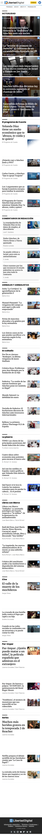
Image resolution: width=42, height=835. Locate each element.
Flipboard (24, 832)
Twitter (14, 832)
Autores (31, 826)
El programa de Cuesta (14, 122)
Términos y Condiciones (29, 825)
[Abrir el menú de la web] (2, 3)
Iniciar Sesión (39, 2)
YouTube (21, 832)
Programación (32, 7)
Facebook (11, 832)
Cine (4, 579)
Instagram (18, 832)
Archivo (16, 7)
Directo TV (23, 7)
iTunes (30, 832)
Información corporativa (12, 825)
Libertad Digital (21, 820)
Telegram (27, 832)
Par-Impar (7, 644)
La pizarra (7, 437)
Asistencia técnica (21, 826)
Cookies (10, 826)
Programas (9, 7)
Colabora (33, 2)
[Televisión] (14, 2)
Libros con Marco (11, 502)
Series (5, 717)
